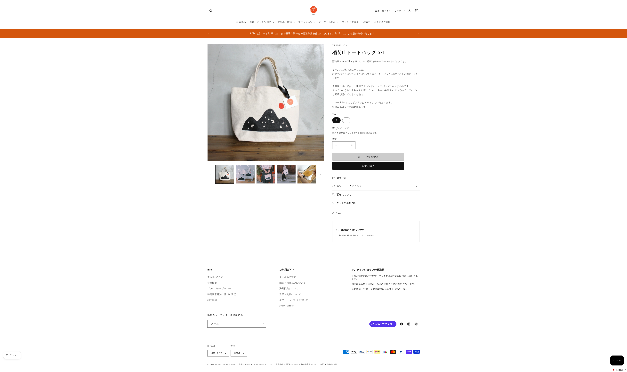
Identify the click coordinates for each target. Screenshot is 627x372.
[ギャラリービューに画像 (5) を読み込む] (286, 174)
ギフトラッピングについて (293, 300)
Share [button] (339, 213)
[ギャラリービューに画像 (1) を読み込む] (224, 174)
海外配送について (288, 288)
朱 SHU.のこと (215, 277)
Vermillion (339, 45)
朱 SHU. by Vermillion (225, 364)
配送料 (340, 133)
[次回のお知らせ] (418, 33)
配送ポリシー (292, 364)
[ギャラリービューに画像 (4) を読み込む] (265, 174)
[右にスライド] (320, 174)
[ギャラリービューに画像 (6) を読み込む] (306, 174)
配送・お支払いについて (292, 282)
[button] (211, 10)
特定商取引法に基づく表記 (221, 294)
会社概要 (212, 282)
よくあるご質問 (287, 277)
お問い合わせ (286, 305)
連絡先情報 (332, 364)
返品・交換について (290, 294)
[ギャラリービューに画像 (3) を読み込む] (245, 174)
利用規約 (212, 300)
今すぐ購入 (368, 166)
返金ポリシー (244, 364)
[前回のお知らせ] (208, 33)
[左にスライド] (211, 174)
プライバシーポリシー (219, 288)
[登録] (262, 324)
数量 (334, 138)
